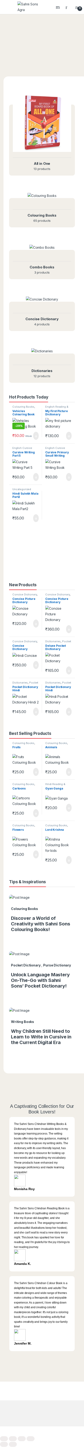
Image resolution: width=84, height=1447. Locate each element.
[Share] (22, 1438)
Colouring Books (23, 406)
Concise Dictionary (24, 594)
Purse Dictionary (57, 965)
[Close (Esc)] (31, 1438)
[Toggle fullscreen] (13, 1438)
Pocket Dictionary (26, 965)
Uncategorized (21, 489)
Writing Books (22, 1022)
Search (58, 7)
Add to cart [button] (35, 436)
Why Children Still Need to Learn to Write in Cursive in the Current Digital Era (41, 1036)
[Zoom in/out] (4, 1438)
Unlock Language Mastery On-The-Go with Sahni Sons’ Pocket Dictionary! (40, 980)
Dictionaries (53, 641)
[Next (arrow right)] (13, 1444)
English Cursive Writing (22, 449)
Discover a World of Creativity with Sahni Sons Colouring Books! (40, 923)
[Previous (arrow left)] (4, 1444)
